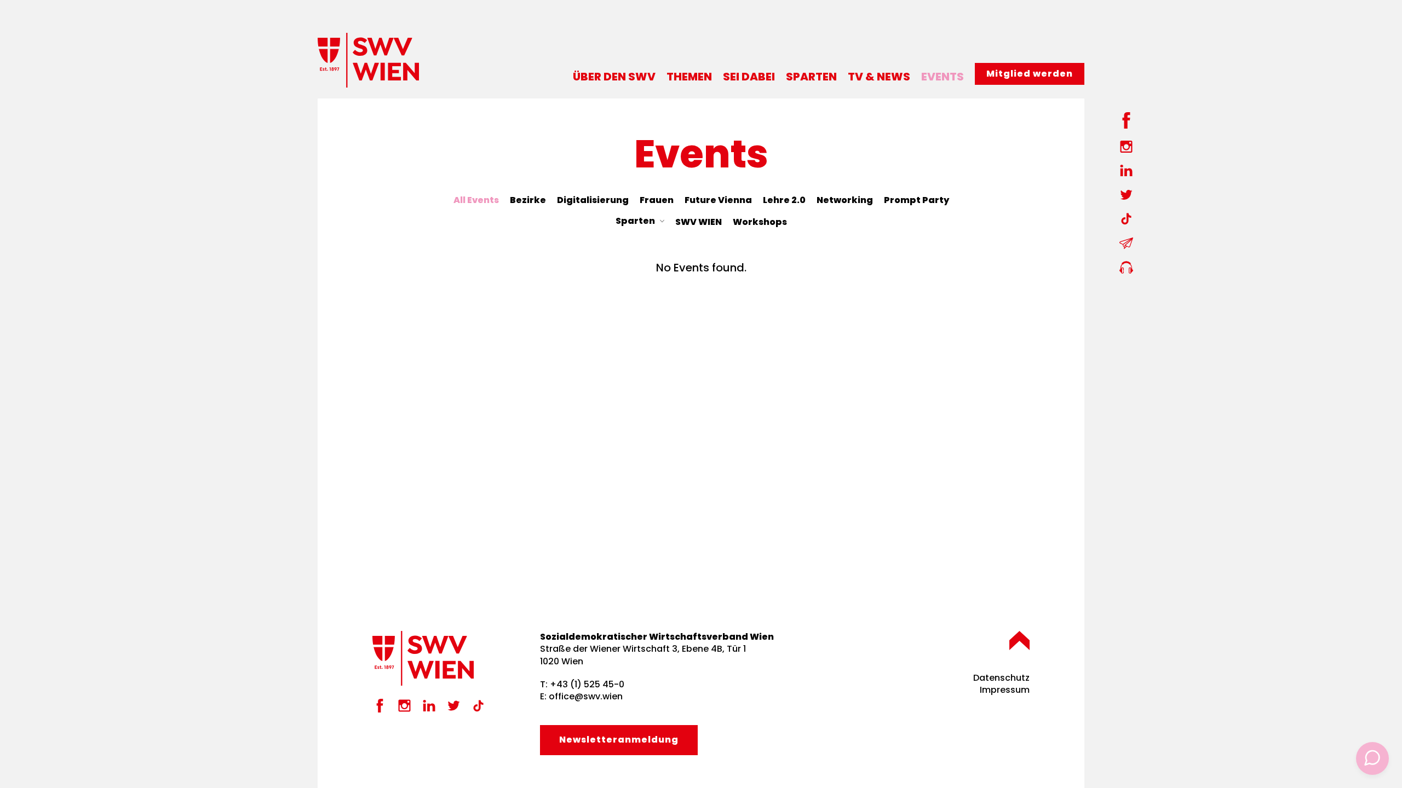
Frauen (657, 200)
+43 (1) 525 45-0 (587, 684)
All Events (476, 200)
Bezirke (528, 200)
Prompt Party (916, 200)
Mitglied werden (1029, 73)
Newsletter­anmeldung (619, 739)
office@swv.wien (586, 696)
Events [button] (942, 76)
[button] (1019, 640)
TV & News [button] (879, 76)
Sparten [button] (811, 76)
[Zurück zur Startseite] (368, 60)
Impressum (1005, 689)
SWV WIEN (698, 222)
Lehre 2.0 (784, 200)
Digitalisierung (593, 200)
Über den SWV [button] (614, 76)
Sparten (635, 221)
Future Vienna (718, 200)
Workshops (760, 222)
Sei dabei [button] (749, 76)
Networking (845, 200)
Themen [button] (689, 76)
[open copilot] (1372, 758)
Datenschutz (1001, 677)
